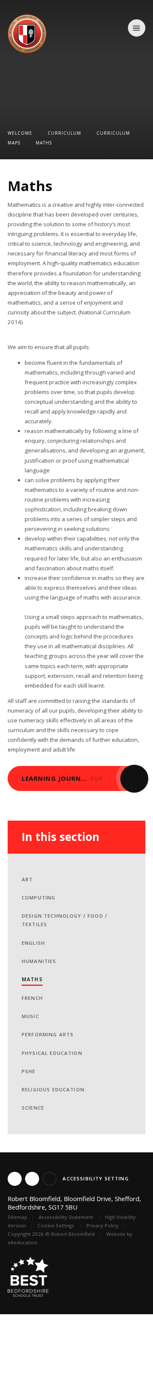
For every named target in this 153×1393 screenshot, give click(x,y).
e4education (22, 1242)
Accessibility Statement (66, 1217)
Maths (44, 143)
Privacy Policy (102, 1225)
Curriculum (64, 133)
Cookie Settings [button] (55, 1225)
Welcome (20, 133)
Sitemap (17, 1217)
